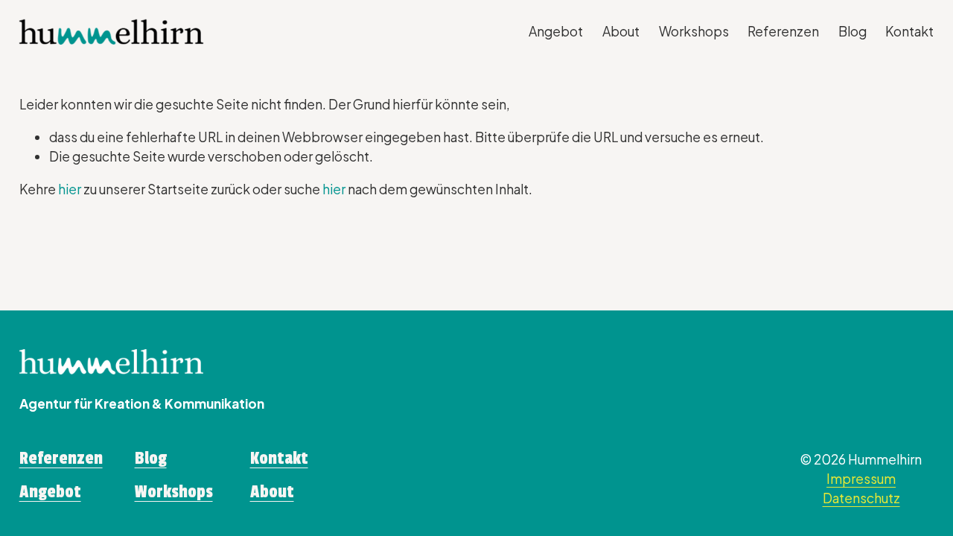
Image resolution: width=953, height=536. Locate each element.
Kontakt (909, 31)
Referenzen (783, 31)
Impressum (861, 478)
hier (69, 189)
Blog (852, 31)
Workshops (694, 31)
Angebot (556, 31)
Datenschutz (861, 498)
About (621, 31)
